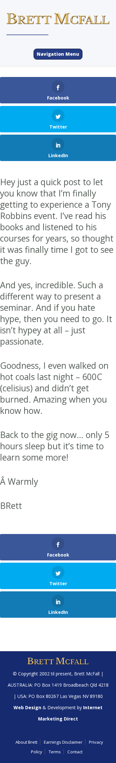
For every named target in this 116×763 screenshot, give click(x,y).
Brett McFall (87, 674)
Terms (55, 752)
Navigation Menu (58, 54)
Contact (74, 752)
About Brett (26, 742)
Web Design (27, 707)
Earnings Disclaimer (63, 742)
